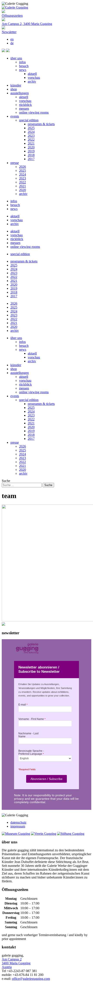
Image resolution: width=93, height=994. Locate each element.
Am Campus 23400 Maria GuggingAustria (16, 963)
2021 (31, 143)
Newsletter (9, 32)
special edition (28, 120)
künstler (15, 85)
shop (13, 89)
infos (22, 62)
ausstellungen (19, 93)
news (22, 70)
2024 (31, 132)
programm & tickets (41, 124)
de (12, 43)
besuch (24, 66)
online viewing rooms (34, 112)
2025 (31, 128)
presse (14, 163)
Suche (6, 481)
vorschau (34, 77)
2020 (31, 147)
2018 (31, 155)
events (14, 116)
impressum (17, 826)
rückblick (25, 104)
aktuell (32, 74)
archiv (32, 81)
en (12, 39)
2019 (31, 151)
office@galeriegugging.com (31, 978)
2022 (31, 139)
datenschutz (18, 822)
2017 (31, 159)
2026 (22, 166)
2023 (31, 135)
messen (24, 108)
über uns (16, 58)
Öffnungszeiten (12, 15)
